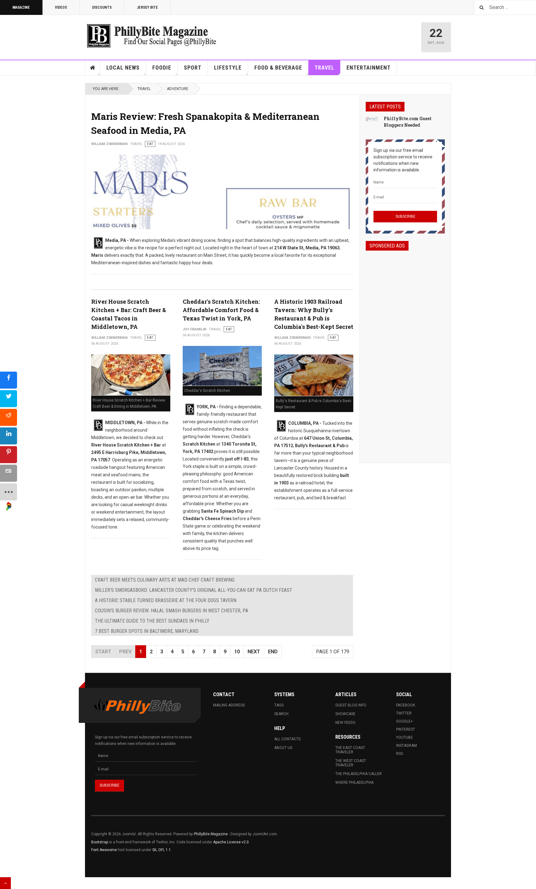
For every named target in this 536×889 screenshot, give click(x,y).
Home (92, 67)
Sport (192, 67)
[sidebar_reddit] (8, 417)
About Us (283, 748)
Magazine (21, 7)
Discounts (102, 7)
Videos (61, 7)
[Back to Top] (5, 883)
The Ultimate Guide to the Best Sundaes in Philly (152, 621)
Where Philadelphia (354, 782)
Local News (123, 67)
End (273, 652)
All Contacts (287, 739)
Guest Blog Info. (351, 705)
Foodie (161, 67)
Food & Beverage (278, 67)
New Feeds (345, 722)
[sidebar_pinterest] (8, 454)
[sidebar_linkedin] (8, 435)
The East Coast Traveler (350, 750)
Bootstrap (99, 842)
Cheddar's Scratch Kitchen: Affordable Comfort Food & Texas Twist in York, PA (221, 310)
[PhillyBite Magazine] (151, 35)
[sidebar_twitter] (8, 398)
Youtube (404, 737)
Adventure (177, 89)
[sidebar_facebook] (8, 379)
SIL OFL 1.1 (161, 850)
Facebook (405, 705)
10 (237, 652)
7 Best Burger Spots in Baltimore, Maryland (147, 631)
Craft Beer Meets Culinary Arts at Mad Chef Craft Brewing (164, 580)
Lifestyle (228, 67)
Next (254, 652)
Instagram (406, 745)
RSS (399, 753)
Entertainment (368, 67)
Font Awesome (104, 850)
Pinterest (405, 729)
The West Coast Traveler (350, 763)
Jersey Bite (147, 7)
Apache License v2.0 (231, 842)
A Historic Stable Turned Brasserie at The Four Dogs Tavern (165, 600)
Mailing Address (229, 705)
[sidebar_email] (8, 473)
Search (281, 714)
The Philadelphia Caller (358, 774)
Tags (279, 705)
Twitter (404, 713)
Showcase (345, 714)
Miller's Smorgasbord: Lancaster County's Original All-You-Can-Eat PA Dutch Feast (193, 590)
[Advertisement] (405, 351)
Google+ (404, 721)
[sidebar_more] (8, 491)
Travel (324, 67)
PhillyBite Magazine (211, 834)
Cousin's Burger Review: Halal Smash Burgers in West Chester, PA (171, 611)
